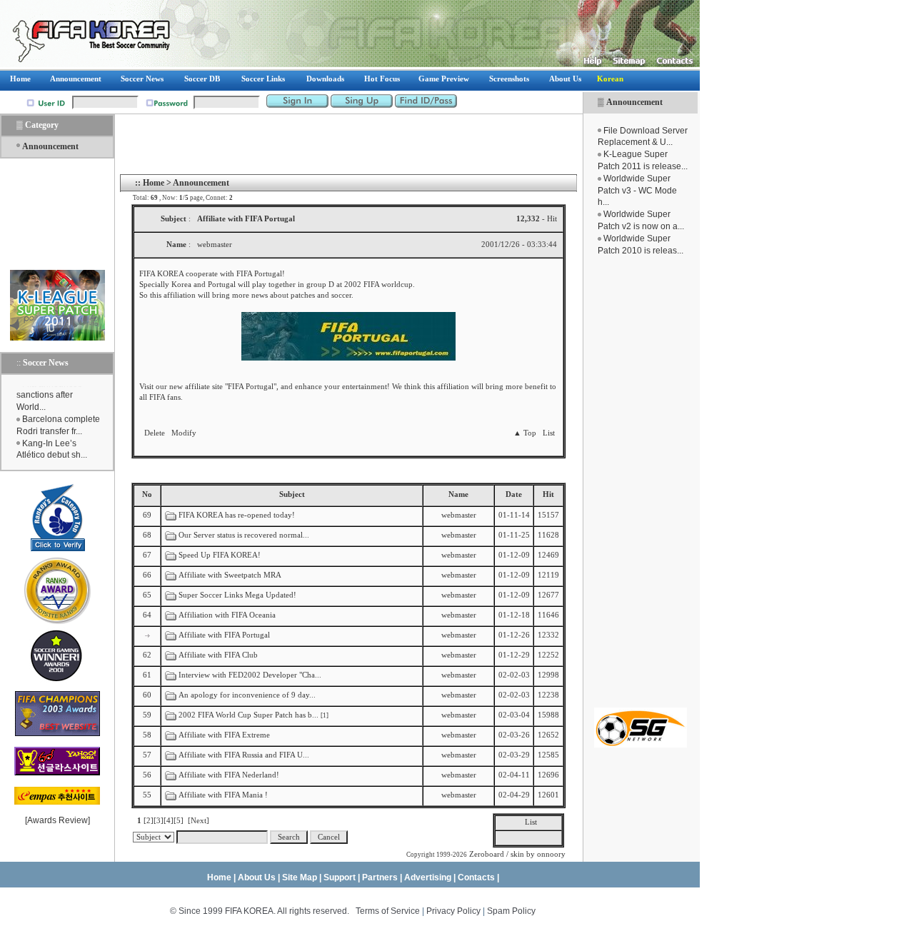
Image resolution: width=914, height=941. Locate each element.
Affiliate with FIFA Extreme (224, 735)
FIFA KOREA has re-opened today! (237, 515)
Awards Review (57, 820)
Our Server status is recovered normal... (244, 535)
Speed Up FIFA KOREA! (220, 555)
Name (458, 494)
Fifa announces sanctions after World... (49, 392)
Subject (292, 494)
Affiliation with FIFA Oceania (227, 615)
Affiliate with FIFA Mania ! (223, 795)
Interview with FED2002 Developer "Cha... (250, 675)
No (147, 494)
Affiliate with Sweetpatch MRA (230, 575)
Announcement (634, 102)
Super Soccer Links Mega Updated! (237, 595)
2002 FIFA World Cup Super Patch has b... (248, 715)
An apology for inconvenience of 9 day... (247, 695)
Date (514, 494)
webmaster (458, 515)
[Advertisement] (640, 482)
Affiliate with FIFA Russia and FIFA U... (244, 755)
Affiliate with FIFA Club (218, 655)
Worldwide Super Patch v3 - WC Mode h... (637, 190)
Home (153, 183)
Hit (548, 494)
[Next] (198, 821)
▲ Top (524, 433)
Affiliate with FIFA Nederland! (229, 775)
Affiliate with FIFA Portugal (224, 635)
